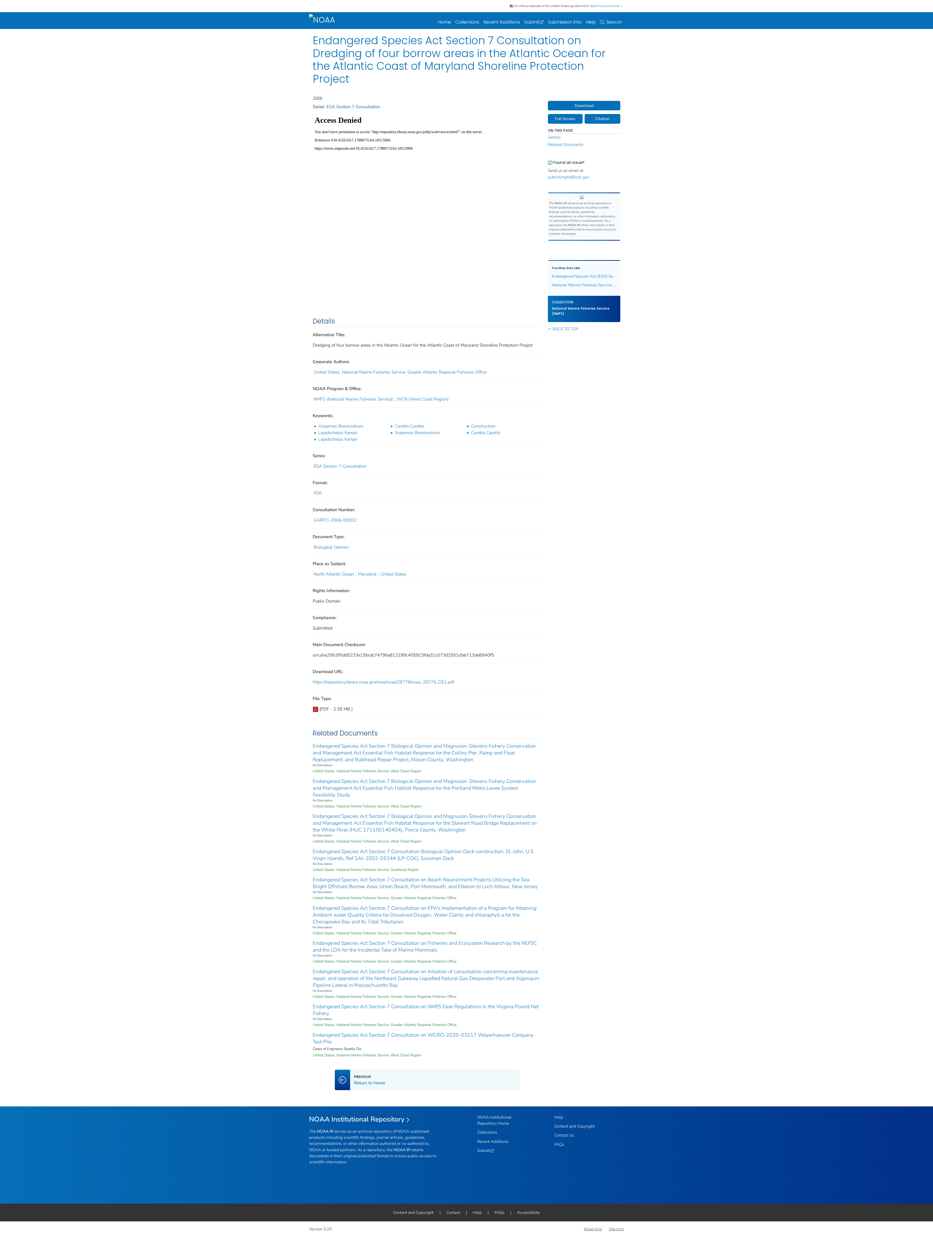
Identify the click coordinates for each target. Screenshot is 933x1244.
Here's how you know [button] (605, 6)
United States (393, 574)
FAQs (559, 1144)
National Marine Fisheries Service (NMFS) (580, 311)
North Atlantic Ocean (334, 574)
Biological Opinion (331, 547)
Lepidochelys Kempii (337, 433)
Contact (453, 1212)
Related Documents (566, 144)
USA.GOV (616, 1229)
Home (444, 22)
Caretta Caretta (409, 426)
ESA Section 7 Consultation (353, 107)
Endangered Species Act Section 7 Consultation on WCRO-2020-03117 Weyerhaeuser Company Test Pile (423, 1038)
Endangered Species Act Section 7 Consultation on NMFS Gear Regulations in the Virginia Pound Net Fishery (426, 1010)
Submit (531, 22)
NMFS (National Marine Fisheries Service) (353, 399)
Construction (483, 426)
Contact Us (564, 1135)
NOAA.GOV (593, 1229)
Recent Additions (502, 22)
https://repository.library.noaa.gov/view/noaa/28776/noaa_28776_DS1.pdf (383, 682)
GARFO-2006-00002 (335, 520)
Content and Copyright (574, 1126)
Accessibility (528, 1212)
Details (554, 137)
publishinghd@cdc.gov (568, 177)
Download (584, 105)
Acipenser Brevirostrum (340, 426)
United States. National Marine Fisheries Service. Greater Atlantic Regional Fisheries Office (400, 372)
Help (591, 22)
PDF (318, 493)
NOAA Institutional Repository (357, 1119)
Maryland (367, 574)
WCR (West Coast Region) (423, 399)
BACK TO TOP (565, 329)
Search (614, 22)
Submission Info (565, 22)
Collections (467, 22)
